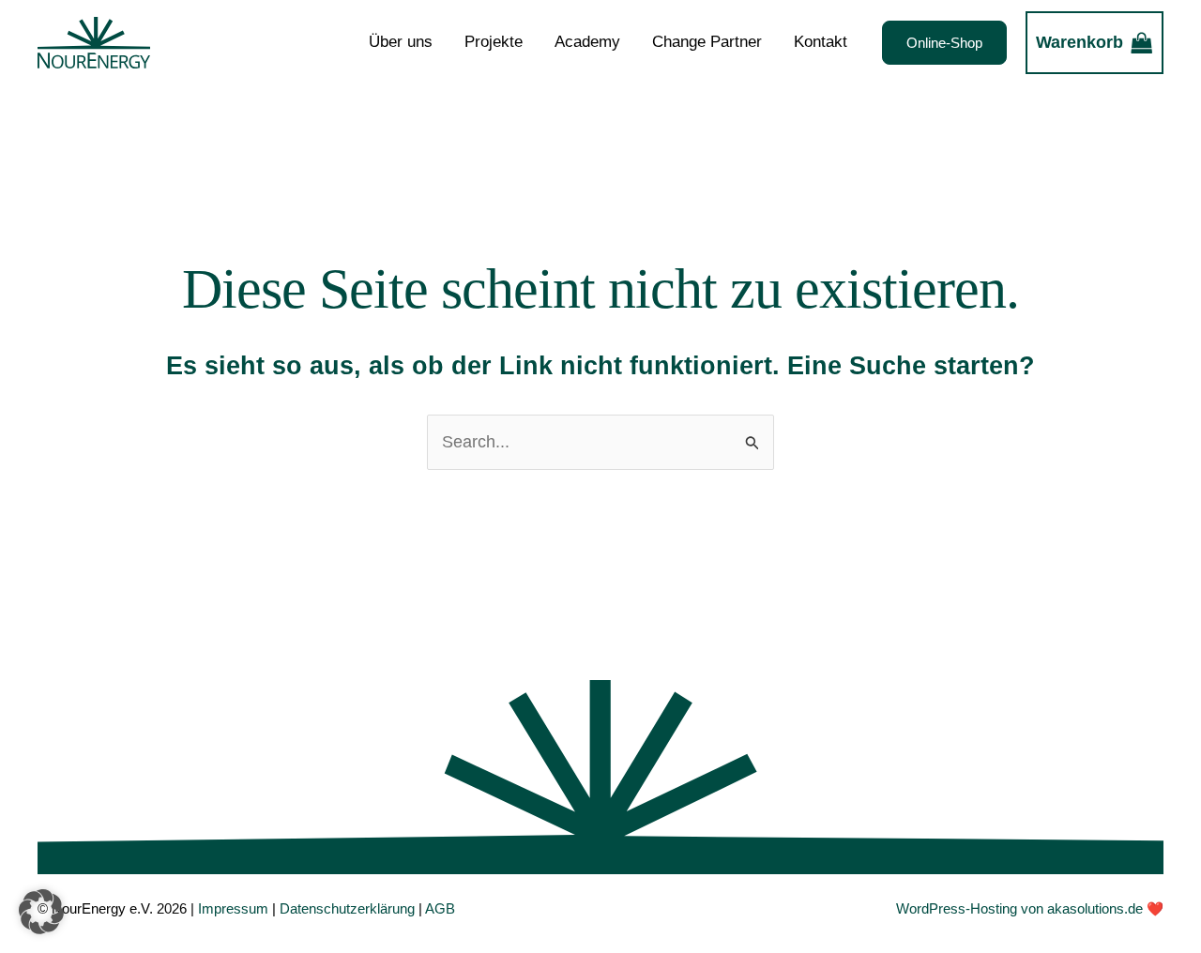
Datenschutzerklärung (347, 908)
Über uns (401, 42)
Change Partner (707, 42)
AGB (440, 908)
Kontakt (820, 42)
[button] (944, 43)
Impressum (233, 908)
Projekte (493, 42)
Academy (587, 42)
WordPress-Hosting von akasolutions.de (1019, 908)
